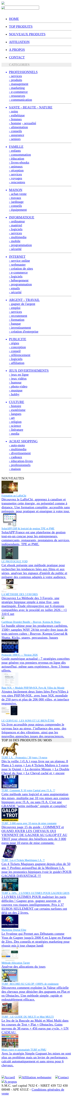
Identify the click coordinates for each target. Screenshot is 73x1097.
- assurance (16, 135)
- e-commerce (18, 92)
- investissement (20, 327)
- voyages (15, 178)
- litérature (16, 429)
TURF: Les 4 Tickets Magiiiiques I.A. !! (23, 860)
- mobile (14, 241)
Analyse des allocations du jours (23, 966)
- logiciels (15, 229)
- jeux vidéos (18, 378)
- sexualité (29, 123)
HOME (14, 19)
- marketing (17, 88)
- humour (15, 382)
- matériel (15, 225)
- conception (17, 347)
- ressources (17, 96)
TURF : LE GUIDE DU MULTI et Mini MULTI (27, 1016)
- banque (15, 323)
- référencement (19, 355)
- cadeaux (15, 457)
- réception (16, 170)
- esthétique (17, 115)
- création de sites (21, 268)
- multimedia (17, 237)
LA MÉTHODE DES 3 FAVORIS (19, 594)
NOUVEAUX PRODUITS (27, 34)
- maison (15, 469)
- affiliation (16, 363)
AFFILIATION (19, 42)
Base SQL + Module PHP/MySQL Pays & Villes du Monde (32, 687)
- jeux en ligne (19, 374)
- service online (19, 260)
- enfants (15, 150)
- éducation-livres (21, 461)
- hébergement (18, 280)
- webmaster (17, 264)
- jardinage (16, 202)
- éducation (16, 158)
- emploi (14, 308)
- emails (14, 288)
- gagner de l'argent (22, 304)
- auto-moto (17, 445)
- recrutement (18, 316)
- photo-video (18, 386)
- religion (15, 422)
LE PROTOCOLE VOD (14, 561)
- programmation (20, 245)
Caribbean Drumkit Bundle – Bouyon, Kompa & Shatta (30, 622)
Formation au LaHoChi (13, 495)
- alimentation (18, 127)
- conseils (15, 131)
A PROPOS (17, 50)
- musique (15, 390)
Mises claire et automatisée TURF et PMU (23, 1049)
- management (18, 84)
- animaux (16, 166)
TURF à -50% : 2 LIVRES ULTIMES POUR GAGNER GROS (35, 893)
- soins (13, 111)
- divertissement (20, 453)
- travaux (15, 198)
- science (15, 426)
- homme (15, 123)
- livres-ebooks (19, 162)
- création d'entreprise (23, 331)
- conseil (15, 351)
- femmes (15, 119)
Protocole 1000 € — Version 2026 (19, 654)
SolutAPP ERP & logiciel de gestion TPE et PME (27, 528)
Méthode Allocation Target (15, 962)
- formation (16, 319)
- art (12, 418)
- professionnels (20, 465)
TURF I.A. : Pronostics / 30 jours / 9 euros (24, 757)
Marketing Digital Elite (13, 930)
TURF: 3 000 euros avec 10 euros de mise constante (29, 823)
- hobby (14, 394)
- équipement (18, 210)
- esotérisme (17, 410)
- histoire (15, 406)
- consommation (20, 154)
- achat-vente (18, 194)
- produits (15, 80)
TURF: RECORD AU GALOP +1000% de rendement (30, 984)
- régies (14, 343)
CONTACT (17, 57)
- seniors (15, 139)
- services (15, 76)
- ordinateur (17, 221)
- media (14, 433)
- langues (15, 414)
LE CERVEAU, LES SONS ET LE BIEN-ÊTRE (27, 720)
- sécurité (15, 249)
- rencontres (17, 182)
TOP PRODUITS (21, 26)
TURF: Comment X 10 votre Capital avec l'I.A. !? (28, 790)
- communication (20, 100)
